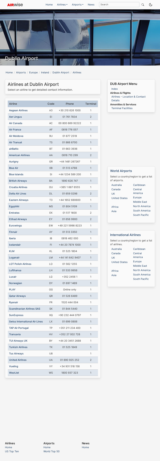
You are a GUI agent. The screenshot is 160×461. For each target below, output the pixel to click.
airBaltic (14, 148)
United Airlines (18, 359)
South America (141, 210)
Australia (116, 184)
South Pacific (141, 214)
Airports (21, 72)
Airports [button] (77, 4)
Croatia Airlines (18, 187)
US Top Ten (12, 451)
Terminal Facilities (121, 108)
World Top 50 (51, 451)
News (91, 4)
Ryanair (13, 302)
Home (49, 4)
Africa (114, 206)
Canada (115, 189)
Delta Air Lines (17, 193)
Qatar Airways (17, 295)
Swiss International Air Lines (26, 321)
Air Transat (15, 142)
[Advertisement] (53, 407)
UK (113, 193)
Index (114, 88)
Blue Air (13, 167)
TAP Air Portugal (19, 327)
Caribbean (139, 184)
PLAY (12, 289)
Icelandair (15, 244)
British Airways (18, 180)
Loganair (14, 257)
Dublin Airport (60, 72)
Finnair (13, 231)
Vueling (13, 366)
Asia (113, 211)
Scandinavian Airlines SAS (24, 308)
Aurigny (13, 161)
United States (119, 198)
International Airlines (125, 235)
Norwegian (15, 283)
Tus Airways (16, 353)
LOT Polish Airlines (20, 263)
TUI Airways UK (18, 340)
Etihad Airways (18, 219)
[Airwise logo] (15, 4)
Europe (33, 72)
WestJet (14, 372)
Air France (15, 129)
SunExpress (16, 315)
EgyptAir (14, 206)
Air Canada (15, 123)
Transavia (15, 334)
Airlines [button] (61, 4)
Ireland (45, 72)
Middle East (140, 201)
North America (141, 206)
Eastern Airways (18, 199)
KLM (11, 251)
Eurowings (15, 225)
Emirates (14, 212)
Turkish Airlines (18, 347)
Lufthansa (15, 270)
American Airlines (19, 155)
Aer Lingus (15, 116)
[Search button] (142, 4)
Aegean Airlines (18, 110)
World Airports (121, 171)
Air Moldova (16, 135)
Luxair (12, 276)
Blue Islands (16, 174)
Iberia (12, 238)
